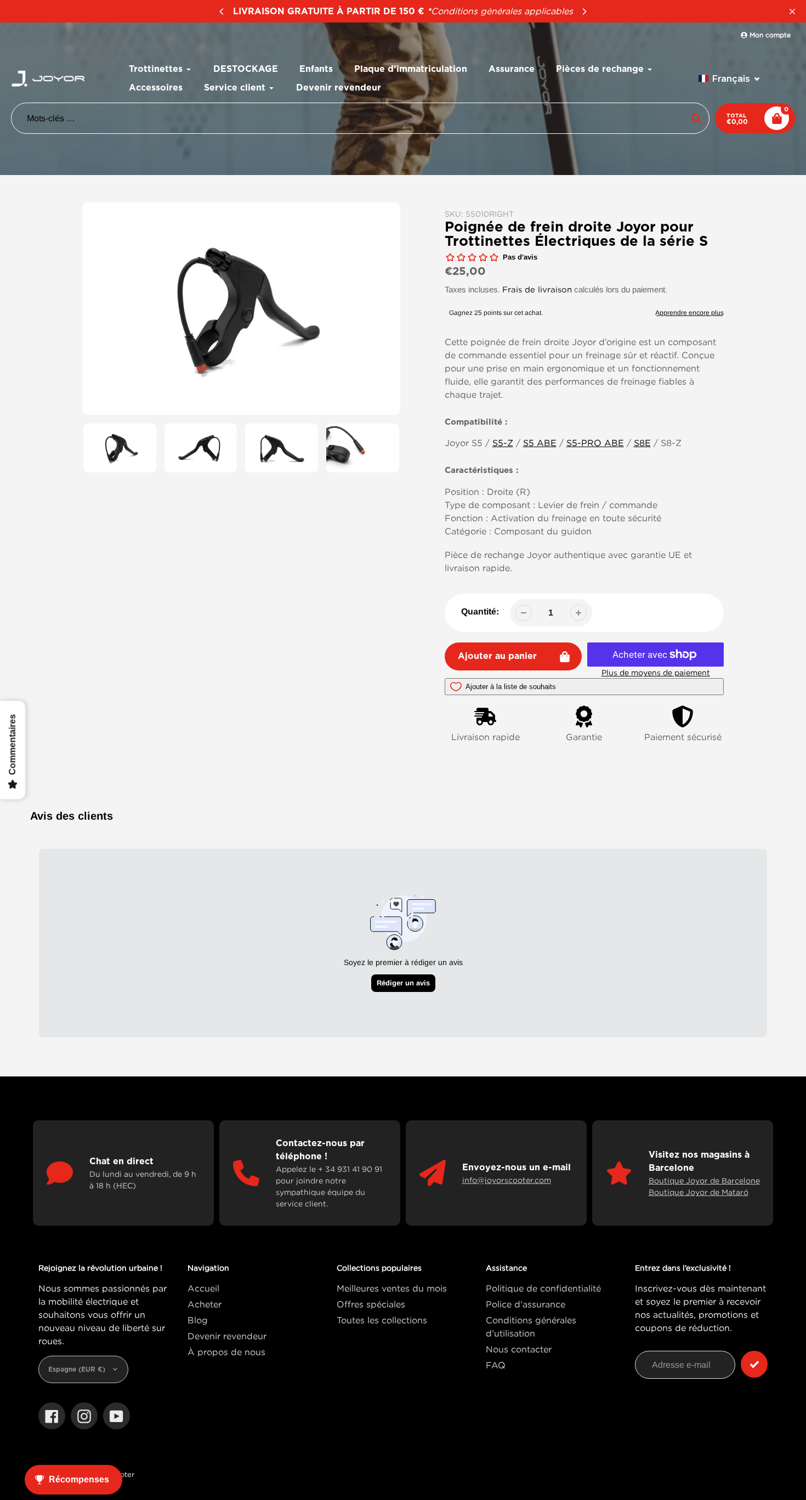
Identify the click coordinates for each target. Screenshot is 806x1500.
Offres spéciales (371, 1304)
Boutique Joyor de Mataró (698, 1192)
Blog (198, 1320)
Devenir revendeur (227, 1336)
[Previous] (222, 11)
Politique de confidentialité (543, 1288)
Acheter (205, 1304)
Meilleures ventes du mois (392, 1288)
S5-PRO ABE (595, 443)
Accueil (203, 1288)
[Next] (583, 11)
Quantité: (480, 611)
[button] (729, 78)
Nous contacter (519, 1349)
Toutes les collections (382, 1320)
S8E (642, 443)
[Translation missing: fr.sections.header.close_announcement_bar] (792, 11)
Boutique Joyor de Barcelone (704, 1180)
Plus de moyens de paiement (655, 672)
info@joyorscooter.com (506, 1180)
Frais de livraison (537, 289)
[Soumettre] (754, 1364)
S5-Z (502, 443)
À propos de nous (226, 1352)
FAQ (496, 1365)
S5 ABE (540, 443)
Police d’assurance (525, 1304)
